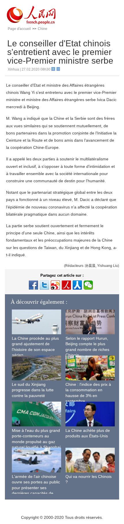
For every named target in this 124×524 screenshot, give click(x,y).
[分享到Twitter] (44, 285)
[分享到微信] (88, 285)
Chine (42, 29)
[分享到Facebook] (33, 285)
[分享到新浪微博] (55, 285)
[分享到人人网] (77, 285)
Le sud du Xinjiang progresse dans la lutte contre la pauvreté (33, 390)
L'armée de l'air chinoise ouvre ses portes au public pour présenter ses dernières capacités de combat (36, 487)
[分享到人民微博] (66, 285)
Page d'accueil (19, 29)
